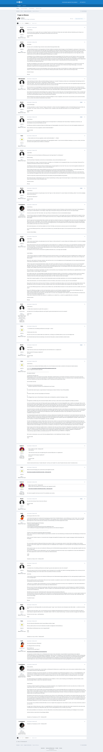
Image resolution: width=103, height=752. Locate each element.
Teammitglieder (31, 8)
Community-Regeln (24, 8)
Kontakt (56, 748)
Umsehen (19, 5)
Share (72, 18)
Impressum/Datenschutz (50, 748)
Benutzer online (38, 8)
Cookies (60, 748)
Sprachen (43, 748)
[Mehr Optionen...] (85, 27)
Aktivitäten (24, 5)
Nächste (27, 23)
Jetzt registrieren (83, 2)
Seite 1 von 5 (34, 23)
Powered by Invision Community (51, 750)
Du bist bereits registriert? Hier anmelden (69, 2)
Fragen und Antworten (31, 19)
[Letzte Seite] (30, 23)
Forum (18, 8)
